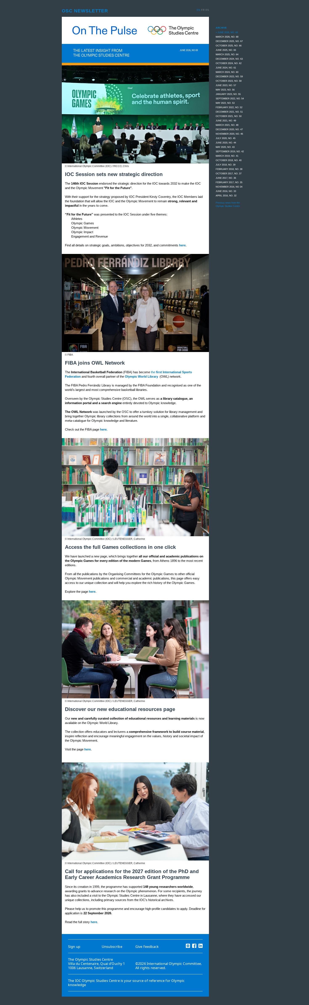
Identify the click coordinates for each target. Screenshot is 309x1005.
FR (203, 10)
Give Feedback (147, 946)
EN (199, 10)
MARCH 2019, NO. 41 (227, 156)
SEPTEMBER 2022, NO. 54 (230, 98)
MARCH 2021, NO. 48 (227, 125)
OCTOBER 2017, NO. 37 (229, 173)
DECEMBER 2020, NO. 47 (229, 129)
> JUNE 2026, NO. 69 (227, 32)
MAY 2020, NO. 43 (225, 147)
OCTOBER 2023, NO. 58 (229, 81)
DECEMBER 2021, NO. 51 (229, 111)
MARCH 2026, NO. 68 (227, 36)
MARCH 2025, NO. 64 (227, 54)
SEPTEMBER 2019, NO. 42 (230, 151)
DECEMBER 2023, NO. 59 (229, 76)
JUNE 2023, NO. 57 (226, 85)
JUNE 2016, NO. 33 (226, 191)
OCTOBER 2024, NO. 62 (229, 63)
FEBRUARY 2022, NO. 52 (229, 107)
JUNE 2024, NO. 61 (226, 67)
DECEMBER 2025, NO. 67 (229, 41)
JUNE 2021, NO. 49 (226, 120)
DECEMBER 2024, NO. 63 (229, 59)
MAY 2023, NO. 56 (225, 89)
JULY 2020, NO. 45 (225, 138)
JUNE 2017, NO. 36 (226, 178)
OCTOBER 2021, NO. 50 (229, 116)
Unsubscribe (112, 946)
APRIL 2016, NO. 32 (226, 195)
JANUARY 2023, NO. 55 (228, 94)
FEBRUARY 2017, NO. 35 (229, 182)
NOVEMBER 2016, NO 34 (229, 186)
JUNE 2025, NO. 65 (226, 50)
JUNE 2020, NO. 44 (226, 142)
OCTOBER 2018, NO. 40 (229, 160)
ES (207, 10)
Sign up (74, 946)
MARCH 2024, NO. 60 (227, 72)
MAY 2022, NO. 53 (225, 103)
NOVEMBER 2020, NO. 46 (229, 134)
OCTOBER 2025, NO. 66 (229, 45)
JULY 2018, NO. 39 (225, 164)
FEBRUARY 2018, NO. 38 (229, 169)
